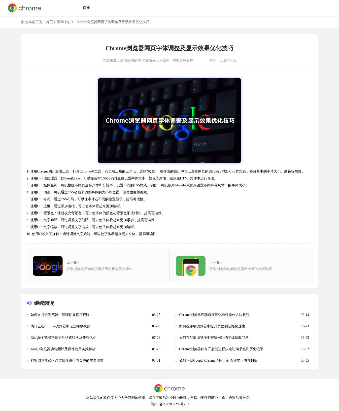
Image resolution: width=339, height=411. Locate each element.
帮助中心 (64, 22)
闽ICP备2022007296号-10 (170, 404)
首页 (87, 7)
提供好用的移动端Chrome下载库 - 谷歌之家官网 (157, 60)
